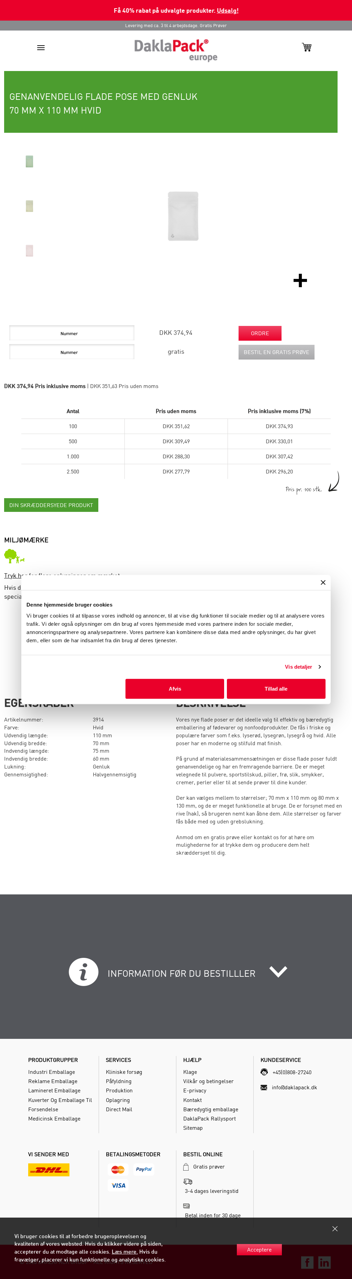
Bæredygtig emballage (210, 1109)
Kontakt (192, 1099)
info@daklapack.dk (294, 1087)
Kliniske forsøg (124, 1071)
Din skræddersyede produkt (51, 505)
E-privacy (194, 1090)
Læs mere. (125, 1251)
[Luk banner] (323, 582)
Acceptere (259, 1249)
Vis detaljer (298, 667)
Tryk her (16, 575)
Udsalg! (228, 10)
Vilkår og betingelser (208, 1081)
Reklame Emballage (52, 1081)
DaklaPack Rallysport (209, 1118)
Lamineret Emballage (54, 1090)
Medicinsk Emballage (54, 1118)
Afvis (175, 688)
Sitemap (193, 1127)
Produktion (119, 1090)
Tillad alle (276, 688)
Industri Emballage (51, 1071)
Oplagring (118, 1099)
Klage (190, 1071)
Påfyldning (119, 1081)
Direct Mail (119, 1109)
